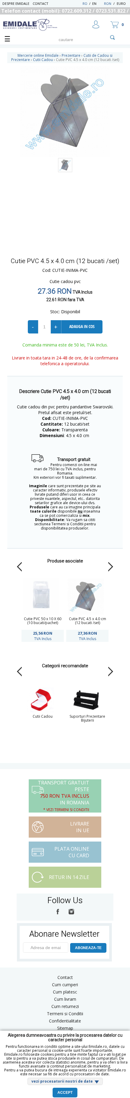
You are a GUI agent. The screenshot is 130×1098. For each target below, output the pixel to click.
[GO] (112, 37)
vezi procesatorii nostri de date (62, 1081)
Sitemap (65, 1028)
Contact (40, 3)
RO (85, 3)
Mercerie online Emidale (38, 55)
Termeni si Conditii (65, 1013)
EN (97, 3)
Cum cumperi (65, 984)
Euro (121, 3)
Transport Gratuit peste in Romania (63, 795)
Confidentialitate (65, 1021)
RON (107, 3)
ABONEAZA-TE (88, 948)
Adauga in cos (82, 326)
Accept (65, 1092)
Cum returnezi (65, 1006)
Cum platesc (65, 992)
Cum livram (65, 999)
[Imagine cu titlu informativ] (65, 165)
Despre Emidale (15, 3)
